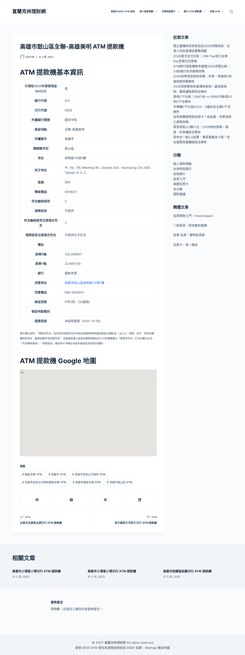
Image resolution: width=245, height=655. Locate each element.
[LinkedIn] (139, 500)
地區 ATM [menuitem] (215, 11)
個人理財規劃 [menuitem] (146, 11)
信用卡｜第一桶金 (185, 245)
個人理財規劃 (182, 164)
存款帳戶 (179, 174)
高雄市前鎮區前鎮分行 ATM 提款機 (187, 571)
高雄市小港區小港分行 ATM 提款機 (36, 571)
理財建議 (179, 194)
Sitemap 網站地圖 (157, 648)
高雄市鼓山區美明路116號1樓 (84, 283)
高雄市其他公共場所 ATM (88, 474)
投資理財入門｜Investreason (193, 216)
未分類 (177, 189)
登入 (72, 609)
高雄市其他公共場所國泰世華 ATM (44, 482)
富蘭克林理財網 (29, 11)
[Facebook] (37, 500)
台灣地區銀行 (182, 169)
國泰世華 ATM (32, 474)
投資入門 (179, 179)
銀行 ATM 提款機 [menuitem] (193, 11)
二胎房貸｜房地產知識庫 (190, 225)
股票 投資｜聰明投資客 (189, 235)
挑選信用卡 (181, 184)
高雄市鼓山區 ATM (119, 482)
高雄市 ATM (57, 474)
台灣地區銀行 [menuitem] (168, 11)
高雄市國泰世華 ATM (87, 482)
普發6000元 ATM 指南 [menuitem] (123, 11)
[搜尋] (231, 11)
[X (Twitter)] (71, 500)
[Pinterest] (105, 500)
